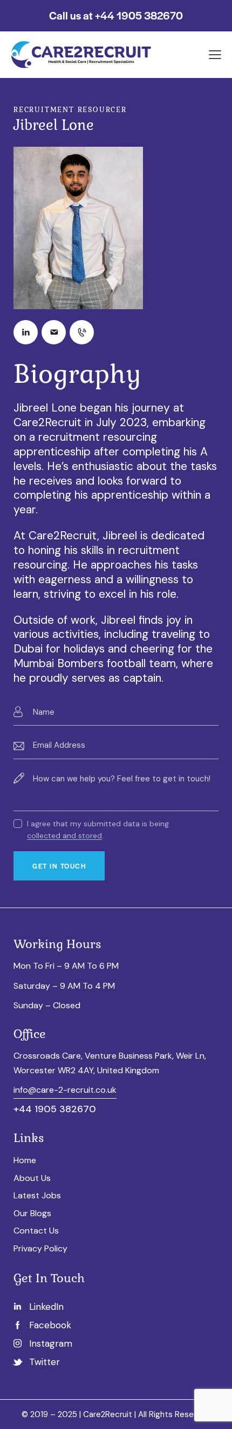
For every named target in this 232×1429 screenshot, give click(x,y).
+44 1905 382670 (54, 1108)
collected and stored (64, 836)
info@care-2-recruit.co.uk (65, 1089)
